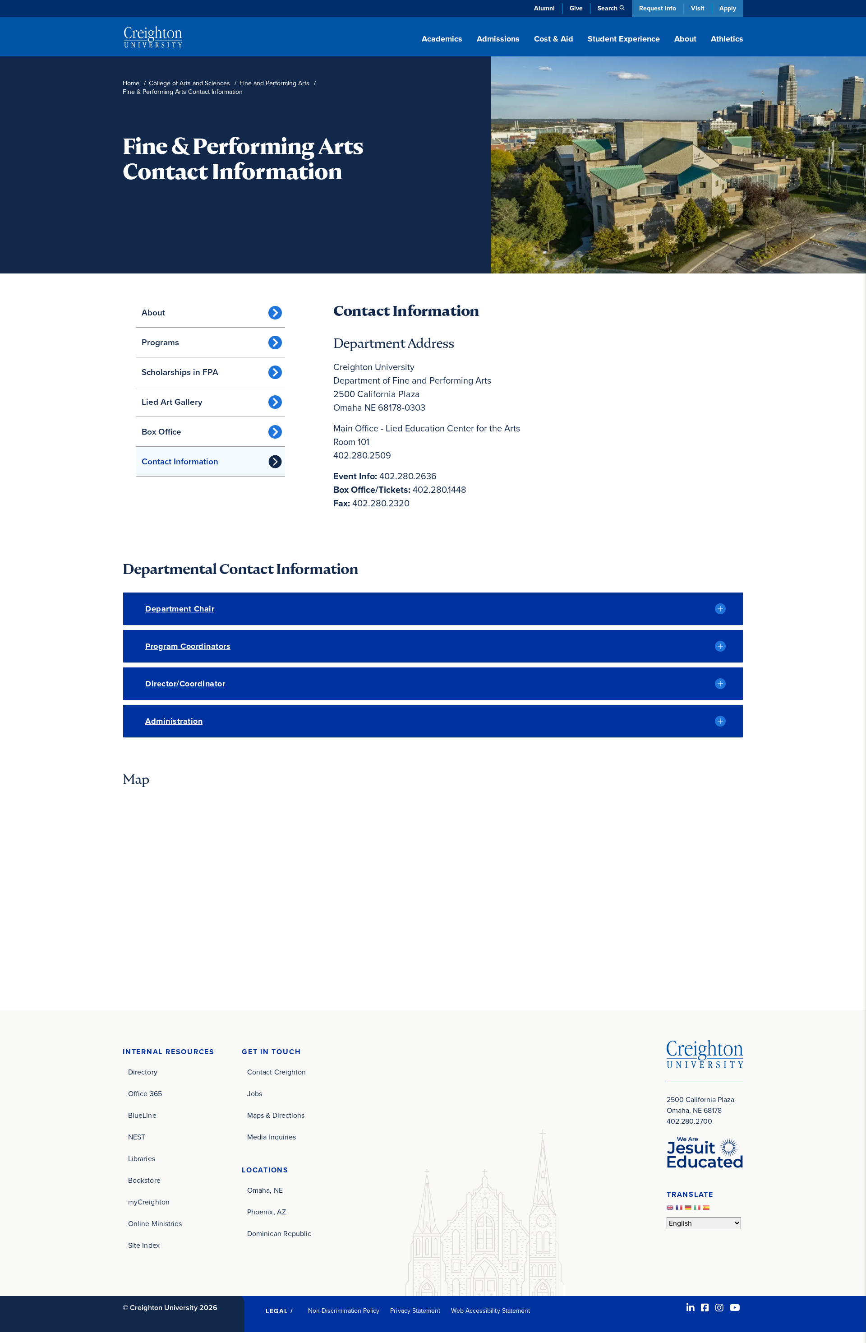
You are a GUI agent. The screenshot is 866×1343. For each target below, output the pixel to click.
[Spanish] (707, 1209)
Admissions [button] (498, 38)
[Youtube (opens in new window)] (735, 1308)
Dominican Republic (279, 1233)
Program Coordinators (187, 646)
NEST (136, 1137)
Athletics (727, 38)
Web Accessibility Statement (490, 1310)
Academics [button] (442, 38)
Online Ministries (155, 1223)
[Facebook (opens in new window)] (705, 1308)
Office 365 (145, 1093)
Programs (160, 342)
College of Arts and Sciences (189, 83)
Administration (174, 721)
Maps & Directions (275, 1115)
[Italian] (698, 1209)
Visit (698, 8)
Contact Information (180, 461)
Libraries (141, 1158)
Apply (727, 8)
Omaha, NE (265, 1190)
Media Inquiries (271, 1137)
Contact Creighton (276, 1072)
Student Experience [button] (624, 38)
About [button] (685, 38)
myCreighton (149, 1202)
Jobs (254, 1093)
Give (576, 8)
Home (131, 83)
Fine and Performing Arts (274, 83)
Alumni (544, 8)
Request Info (657, 8)
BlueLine (142, 1115)
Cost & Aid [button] (553, 38)
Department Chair (179, 609)
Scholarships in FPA (180, 372)
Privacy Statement (415, 1310)
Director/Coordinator (185, 684)
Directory (142, 1072)
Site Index (144, 1245)
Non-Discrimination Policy (344, 1310)
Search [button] (607, 8)
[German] (689, 1209)
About (153, 312)
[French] (680, 1209)
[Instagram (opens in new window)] (719, 1308)
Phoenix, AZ (266, 1212)
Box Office (161, 431)
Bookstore (144, 1180)
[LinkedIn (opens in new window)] (690, 1308)
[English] (671, 1209)
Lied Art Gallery (172, 401)
